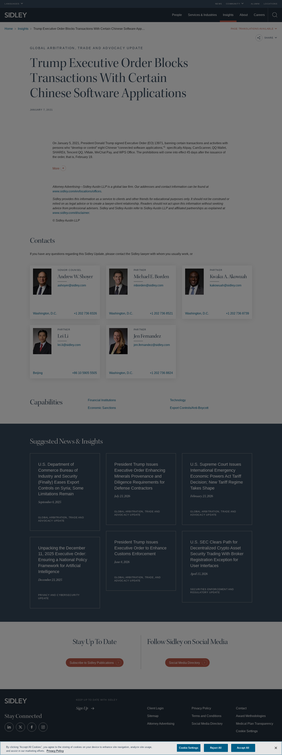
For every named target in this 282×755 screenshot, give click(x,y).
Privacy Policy (64, 751)
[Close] (276, 747)
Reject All (215, 747)
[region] (141, 748)
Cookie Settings (188, 747)
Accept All (243, 747)
